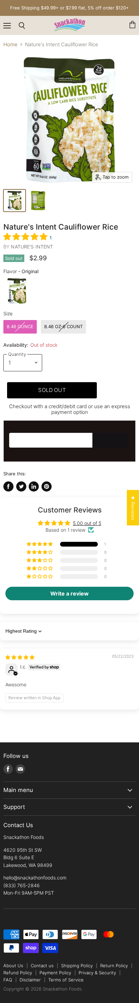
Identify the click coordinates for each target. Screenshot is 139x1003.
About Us (13, 965)
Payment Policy (55, 972)
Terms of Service (66, 979)
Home (10, 44)
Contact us (42, 965)
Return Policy (114, 965)
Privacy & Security (97, 972)
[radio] (16, 291)
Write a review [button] (69, 593)
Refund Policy (17, 972)
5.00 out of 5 (87, 523)
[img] (19, 657)
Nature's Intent (32, 246)
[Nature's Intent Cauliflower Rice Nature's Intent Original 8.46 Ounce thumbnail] (14, 200)
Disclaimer (30, 979)
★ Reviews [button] (133, 507)
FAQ (7, 979)
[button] (26, 236)
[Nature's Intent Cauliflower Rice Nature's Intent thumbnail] (38, 200)
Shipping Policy (77, 965)
